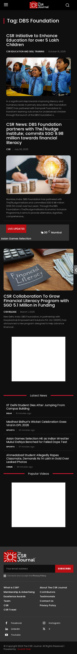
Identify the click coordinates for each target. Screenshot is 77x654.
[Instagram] (44, 623)
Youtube (16, 634)
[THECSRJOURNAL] (39, 4)
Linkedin (15, 629)
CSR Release (10, 311)
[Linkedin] (6, 629)
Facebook (16, 623)
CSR (8, 149)
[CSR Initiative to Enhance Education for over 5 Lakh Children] (38, 76)
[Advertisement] (38, 359)
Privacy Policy (39, 575)
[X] (44, 629)
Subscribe (64, 568)
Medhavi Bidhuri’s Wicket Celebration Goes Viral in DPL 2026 (36, 423)
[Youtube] (6, 635)
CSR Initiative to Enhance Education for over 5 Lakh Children (32, 40)
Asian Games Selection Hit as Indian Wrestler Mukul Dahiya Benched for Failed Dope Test (37, 440)
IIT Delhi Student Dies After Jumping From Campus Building (35, 407)
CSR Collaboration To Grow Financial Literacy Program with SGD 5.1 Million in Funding (36, 300)
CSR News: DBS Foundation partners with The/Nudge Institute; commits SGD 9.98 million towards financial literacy (34, 133)
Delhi (9, 413)
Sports (10, 430)
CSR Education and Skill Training (25, 51)
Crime (9, 467)
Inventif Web (24, 649)
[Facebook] (6, 623)
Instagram (54, 623)
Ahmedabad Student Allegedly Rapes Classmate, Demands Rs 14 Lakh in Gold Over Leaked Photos (37, 458)
